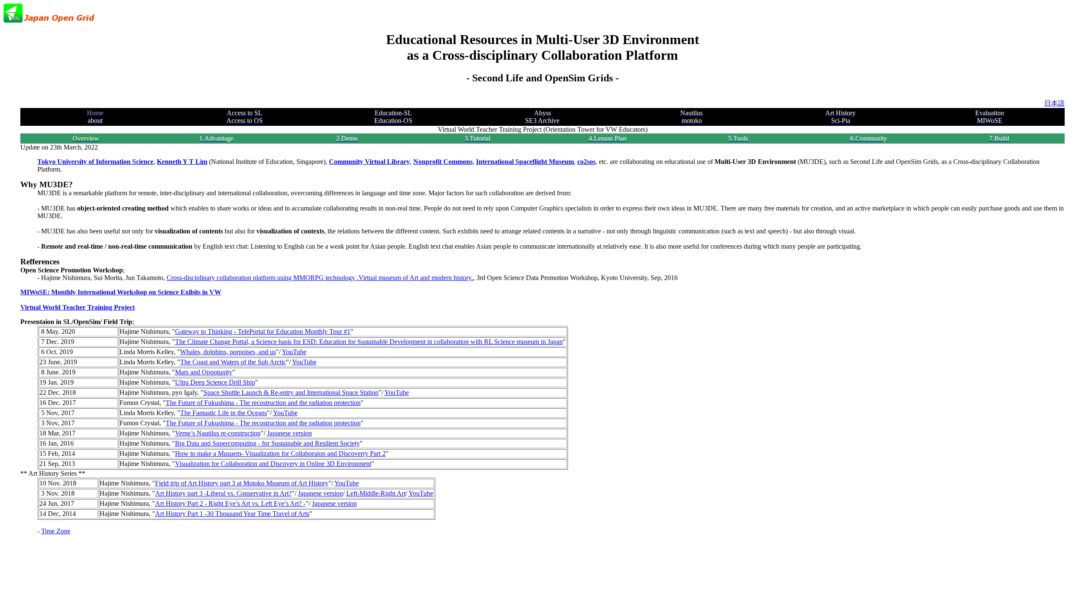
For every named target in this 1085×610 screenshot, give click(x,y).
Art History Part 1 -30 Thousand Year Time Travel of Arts (232, 513)
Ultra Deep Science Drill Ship (215, 382)
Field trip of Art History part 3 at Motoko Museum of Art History (241, 483)
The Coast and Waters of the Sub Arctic (233, 362)
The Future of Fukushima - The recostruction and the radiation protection (263, 402)
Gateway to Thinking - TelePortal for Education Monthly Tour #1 (263, 331)
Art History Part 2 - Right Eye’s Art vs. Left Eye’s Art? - (230, 503)
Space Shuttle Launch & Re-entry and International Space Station (290, 392)
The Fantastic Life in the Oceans (223, 412)
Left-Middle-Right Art (376, 493)
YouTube (294, 351)
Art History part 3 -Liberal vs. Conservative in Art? (223, 493)
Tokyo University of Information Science (95, 161)
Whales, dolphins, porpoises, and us (228, 351)
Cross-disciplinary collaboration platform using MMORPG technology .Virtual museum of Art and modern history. (320, 277)
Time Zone (55, 531)
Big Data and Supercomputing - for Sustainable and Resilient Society (267, 443)
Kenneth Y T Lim (182, 161)
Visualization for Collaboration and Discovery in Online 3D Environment (273, 463)
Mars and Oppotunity (203, 372)
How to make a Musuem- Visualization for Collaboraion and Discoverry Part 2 (280, 453)
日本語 (1054, 103)
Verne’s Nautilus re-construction (218, 433)
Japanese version (289, 433)
